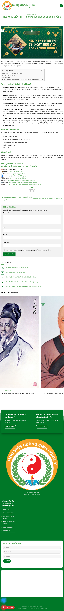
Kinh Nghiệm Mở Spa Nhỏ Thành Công (15, 272)
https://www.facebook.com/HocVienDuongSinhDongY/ (22, 182)
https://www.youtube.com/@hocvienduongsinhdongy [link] (21, 180)
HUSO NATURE (6, 530)
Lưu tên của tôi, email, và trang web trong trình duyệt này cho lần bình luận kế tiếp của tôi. (28, 250)
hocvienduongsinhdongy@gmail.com (16, 174)
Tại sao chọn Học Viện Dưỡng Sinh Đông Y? (13, 73)
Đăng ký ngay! (6, 77)
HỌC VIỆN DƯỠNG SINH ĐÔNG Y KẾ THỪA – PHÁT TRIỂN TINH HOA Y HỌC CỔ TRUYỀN (23, 79)
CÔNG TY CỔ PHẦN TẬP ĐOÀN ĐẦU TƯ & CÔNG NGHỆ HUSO (8, 503)
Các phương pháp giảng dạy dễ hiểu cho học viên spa (46, 198)
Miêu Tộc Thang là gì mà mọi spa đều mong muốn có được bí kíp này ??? (24, 286)
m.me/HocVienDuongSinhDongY (18, 178)
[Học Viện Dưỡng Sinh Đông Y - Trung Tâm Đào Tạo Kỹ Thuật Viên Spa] (29, 6)
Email (5, 235)
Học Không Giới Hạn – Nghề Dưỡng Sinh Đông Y (18, 267)
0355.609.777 (11, 172)
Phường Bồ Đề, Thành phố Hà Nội (32, 494)
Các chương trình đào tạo (9, 75)
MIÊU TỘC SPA (6, 509)
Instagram (35, 606)
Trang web (5, 242)
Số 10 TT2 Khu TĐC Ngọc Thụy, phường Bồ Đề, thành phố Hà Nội (24, 184)
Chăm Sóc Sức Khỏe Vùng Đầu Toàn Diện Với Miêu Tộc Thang (22, 282)
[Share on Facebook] (30, 190)
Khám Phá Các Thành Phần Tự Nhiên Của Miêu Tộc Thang (21, 277)
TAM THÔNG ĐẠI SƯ (7, 513)
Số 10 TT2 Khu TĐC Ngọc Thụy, (32, 492)
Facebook (24, 606)
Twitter (30, 606)
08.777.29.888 (20, 172)
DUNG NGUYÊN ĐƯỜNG (8, 527)
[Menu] (61, 5)
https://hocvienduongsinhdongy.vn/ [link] (17, 176)
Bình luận (6, 213)
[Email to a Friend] (33, 190)
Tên (4, 227)
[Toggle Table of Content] (41, 70)
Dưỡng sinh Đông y (32, 14)
